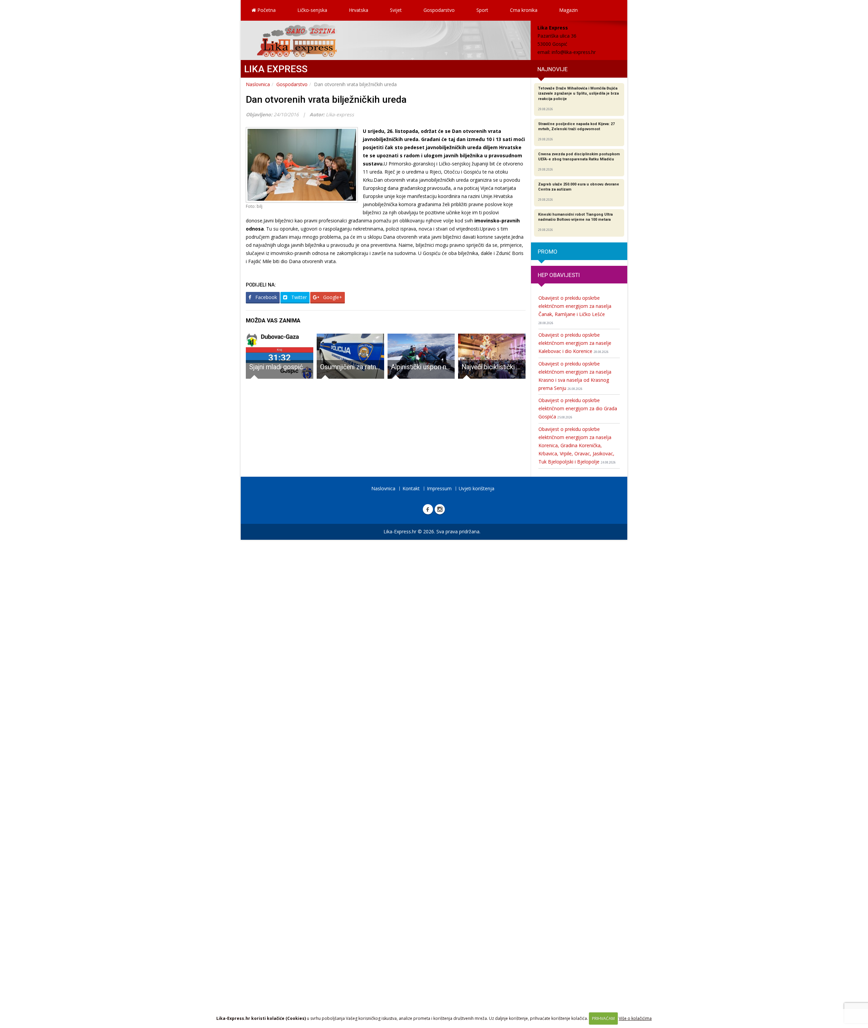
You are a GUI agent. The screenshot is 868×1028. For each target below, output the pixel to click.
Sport (482, 10)
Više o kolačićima (635, 1018)
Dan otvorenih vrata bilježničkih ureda (326, 99)
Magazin (568, 10)
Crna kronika (523, 10)
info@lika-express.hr (574, 52)
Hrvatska (358, 10)
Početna (266, 10)
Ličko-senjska (312, 10)
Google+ (332, 297)
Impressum (439, 488)
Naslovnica (258, 84)
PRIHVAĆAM (603, 1018)
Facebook (265, 297)
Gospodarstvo (439, 10)
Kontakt (411, 488)
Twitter (298, 297)
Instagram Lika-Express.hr (440, 509)
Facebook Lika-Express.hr (428, 509)
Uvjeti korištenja (476, 488)
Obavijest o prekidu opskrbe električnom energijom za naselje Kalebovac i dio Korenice (574, 343)
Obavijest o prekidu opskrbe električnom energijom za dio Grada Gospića (577, 408)
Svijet (396, 10)
